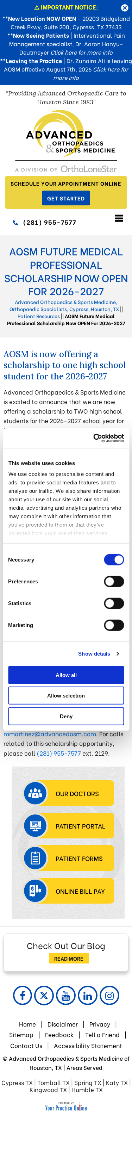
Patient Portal (81, 825)
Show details (94, 654)
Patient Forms (79, 858)
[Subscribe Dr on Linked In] (88, 995)
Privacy (99, 1023)
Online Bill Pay (80, 890)
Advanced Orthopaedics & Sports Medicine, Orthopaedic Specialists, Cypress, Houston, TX (64, 305)
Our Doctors (77, 793)
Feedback (60, 1034)
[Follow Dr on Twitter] (44, 995)
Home (27, 1023)
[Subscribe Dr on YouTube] (66, 995)
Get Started (66, 198)
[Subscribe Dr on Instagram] (109, 995)
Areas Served (84, 1067)
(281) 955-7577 (49, 222)
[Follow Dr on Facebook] (22, 995)
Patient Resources (39, 316)
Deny (66, 716)
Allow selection (66, 696)
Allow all (66, 675)
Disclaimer (63, 1023)
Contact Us (26, 1045)
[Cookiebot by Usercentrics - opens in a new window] (94, 438)
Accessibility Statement (88, 1045)
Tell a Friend (102, 1034)
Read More (68, 958)
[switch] (114, 581)
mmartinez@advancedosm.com (50, 733)
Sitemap (21, 1034)
